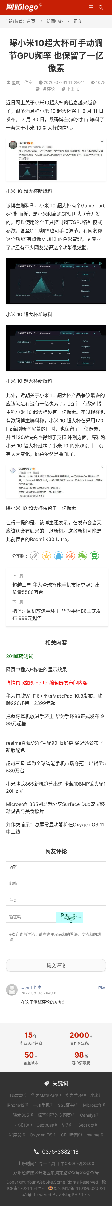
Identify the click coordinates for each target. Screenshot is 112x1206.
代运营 (18, 1095)
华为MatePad (46, 1095)
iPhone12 (17, 1105)
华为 (68, 1124)
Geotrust (46, 1124)
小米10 (72, 88)
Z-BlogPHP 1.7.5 (74, 1194)
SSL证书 (68, 1105)
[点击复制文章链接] (34, 555)
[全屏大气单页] (24, 7)
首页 (31, 21)
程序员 (17, 1134)
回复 (102, 987)
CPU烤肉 (71, 1134)
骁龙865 (23, 1115)
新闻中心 (55, 21)
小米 (96, 1095)
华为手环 (75, 1095)
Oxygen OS (43, 1134)
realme (94, 1134)
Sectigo (87, 1124)
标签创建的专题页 (57, 1115)
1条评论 (48, 88)
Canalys (89, 1115)
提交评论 (56, 965)
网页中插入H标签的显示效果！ (39, 669)
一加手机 (43, 1105)
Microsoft (94, 1105)
